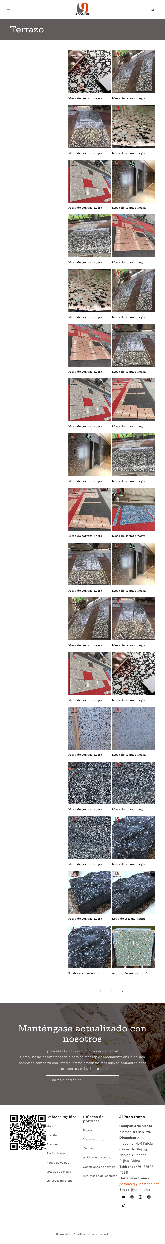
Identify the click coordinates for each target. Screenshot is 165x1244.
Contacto (89, 1148)
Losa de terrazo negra (128, 918)
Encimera (53, 1144)
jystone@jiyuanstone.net (139, 1184)
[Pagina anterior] (100, 991)
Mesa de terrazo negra (85, 98)
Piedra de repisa (57, 1153)
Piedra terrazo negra (83, 973)
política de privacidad (97, 1157)
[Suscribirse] (114, 1079)
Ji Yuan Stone (78, 1234)
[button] (8, 9)
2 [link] (123, 991)
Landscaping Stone (59, 1180)
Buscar (87, 1130)
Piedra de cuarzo (57, 1162)
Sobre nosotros (93, 1139)
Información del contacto (100, 1176)
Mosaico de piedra (58, 1171)
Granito (51, 1135)
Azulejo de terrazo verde (130, 973)
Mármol (51, 1126)
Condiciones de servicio (99, 1167)
